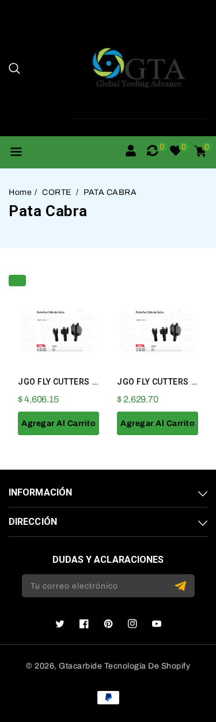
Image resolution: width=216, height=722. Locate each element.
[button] (14, 68)
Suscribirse (182, 586)
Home (20, 192)
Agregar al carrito (58, 423)
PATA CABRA (110, 192)
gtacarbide (80, 666)
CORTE (57, 192)
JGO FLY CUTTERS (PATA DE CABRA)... (93, 381)
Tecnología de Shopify (147, 666)
